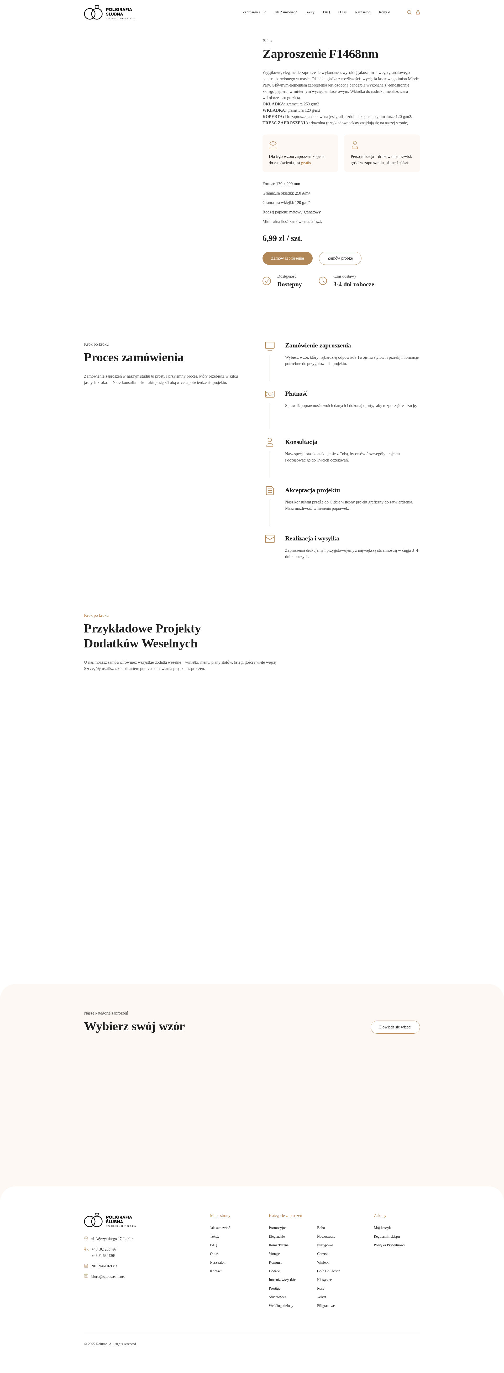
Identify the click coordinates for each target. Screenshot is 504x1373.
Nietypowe (325, 1245)
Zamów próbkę (340, 258)
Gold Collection (328, 1271)
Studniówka (277, 1297)
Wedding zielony (281, 1306)
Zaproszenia (251, 12)
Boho (321, 1228)
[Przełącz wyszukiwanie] (409, 12)
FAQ (326, 12)
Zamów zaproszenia (287, 258)
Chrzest (322, 1254)
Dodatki (274, 1271)
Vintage (274, 1254)
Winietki (323, 1262)
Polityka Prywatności (389, 1245)
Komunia (275, 1262)
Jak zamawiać (220, 1228)
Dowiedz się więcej (395, 1027)
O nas (342, 12)
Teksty (309, 12)
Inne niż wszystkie (282, 1280)
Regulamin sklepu (387, 1236)
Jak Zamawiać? (285, 12)
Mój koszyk (382, 1228)
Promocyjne (277, 1228)
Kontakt (384, 12)
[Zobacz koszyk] (418, 12)
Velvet (321, 1297)
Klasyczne (324, 1280)
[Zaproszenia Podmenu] (264, 12)
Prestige (274, 1288)
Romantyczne (278, 1245)
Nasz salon (362, 12)
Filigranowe (326, 1306)
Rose (320, 1288)
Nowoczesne (326, 1236)
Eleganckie (277, 1236)
